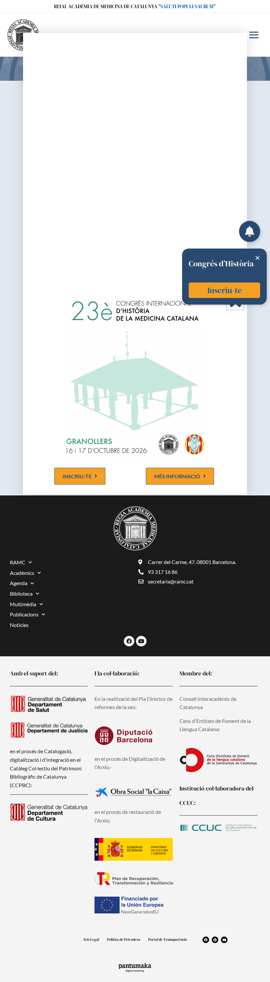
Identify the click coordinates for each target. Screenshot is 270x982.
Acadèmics (22, 573)
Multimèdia (23, 604)
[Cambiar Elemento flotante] (249, 231)
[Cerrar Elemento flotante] (257, 257)
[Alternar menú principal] (253, 35)
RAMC (17, 562)
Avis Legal (91, 939)
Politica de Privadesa (123, 939)
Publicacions (24, 614)
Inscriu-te (224, 290)
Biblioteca (21, 593)
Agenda (18, 583)
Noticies (19, 625)
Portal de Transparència (167, 939)
